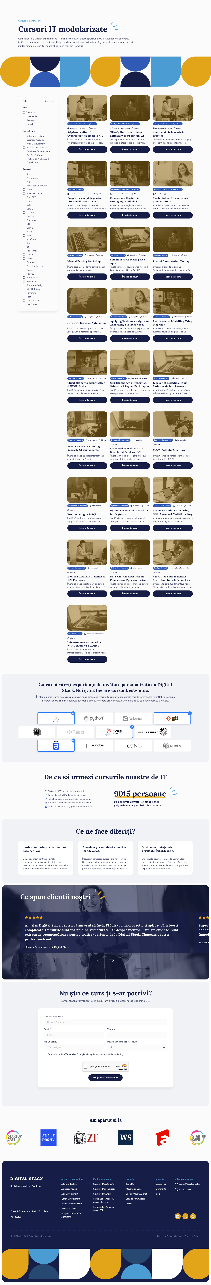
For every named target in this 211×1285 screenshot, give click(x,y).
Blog (158, 1193)
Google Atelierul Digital (136, 1193)
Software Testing (68, 1183)
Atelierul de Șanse (134, 1188)
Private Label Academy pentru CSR (103, 1209)
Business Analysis (69, 1188)
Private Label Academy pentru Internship (103, 1200)
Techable (130, 1183)
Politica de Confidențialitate (169, 1236)
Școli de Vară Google (135, 1198)
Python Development (70, 1198)
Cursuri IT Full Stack (102, 1193)
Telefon (111, 1029)
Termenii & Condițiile (75, 1054)
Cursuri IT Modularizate (103, 1183)
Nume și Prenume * (53, 1016)
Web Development (69, 1193)
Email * (47, 1029)
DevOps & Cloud (68, 1208)
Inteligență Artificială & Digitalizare (71, 1215)
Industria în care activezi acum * (122, 1041)
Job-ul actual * (51, 1041)
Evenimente (161, 1188)
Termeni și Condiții (192, 1236)
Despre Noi (161, 1183)
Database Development (71, 1203)
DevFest (129, 1203)
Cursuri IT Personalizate (104, 1188)
